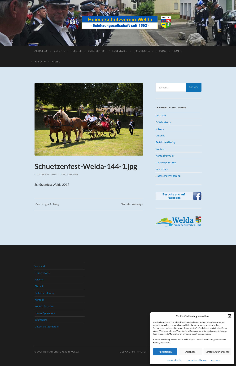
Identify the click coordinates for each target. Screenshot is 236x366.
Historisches (142, 51)
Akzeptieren (165, 351)
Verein (58, 51)
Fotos (162, 51)
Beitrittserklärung (165, 142)
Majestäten (119, 51)
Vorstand (161, 115)
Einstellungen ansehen (217, 351)
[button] (229, 316)
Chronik (160, 135)
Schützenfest (97, 51)
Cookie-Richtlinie (174, 360)
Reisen (39, 61)
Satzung (160, 128)
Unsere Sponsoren (166, 162)
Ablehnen (190, 351)
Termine (76, 51)
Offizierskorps (163, 122)
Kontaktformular (165, 155)
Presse (56, 61)
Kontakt (160, 148)
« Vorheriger (47, 204)
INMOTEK (141, 351)
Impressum (215, 360)
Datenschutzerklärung (196, 360)
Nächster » (132, 204)
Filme (176, 51)
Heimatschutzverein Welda (61, 351)
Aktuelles (41, 51)
